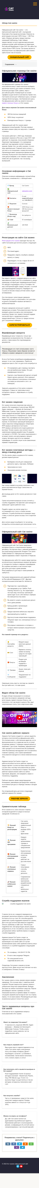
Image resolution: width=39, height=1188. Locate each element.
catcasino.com (27, 191)
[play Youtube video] (19, 717)
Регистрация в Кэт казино (11, 240)
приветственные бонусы (10, 103)
